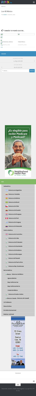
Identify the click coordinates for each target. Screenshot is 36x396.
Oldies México (21, 42)
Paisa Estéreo (8, 306)
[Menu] (34, 2)
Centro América (8, 230)
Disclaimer (18, 373)
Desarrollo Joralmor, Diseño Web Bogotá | (13, 388)
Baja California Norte (14, 286)
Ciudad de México (13, 290)
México (3, 6)
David (5, 14)
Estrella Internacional (10, 310)
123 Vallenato (8, 302)
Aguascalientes (12, 278)
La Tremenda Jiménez (7, 42)
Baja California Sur (13, 282)
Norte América (8, 270)
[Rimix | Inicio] (8, 2)
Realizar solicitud (9, 314)
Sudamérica (7, 186)
